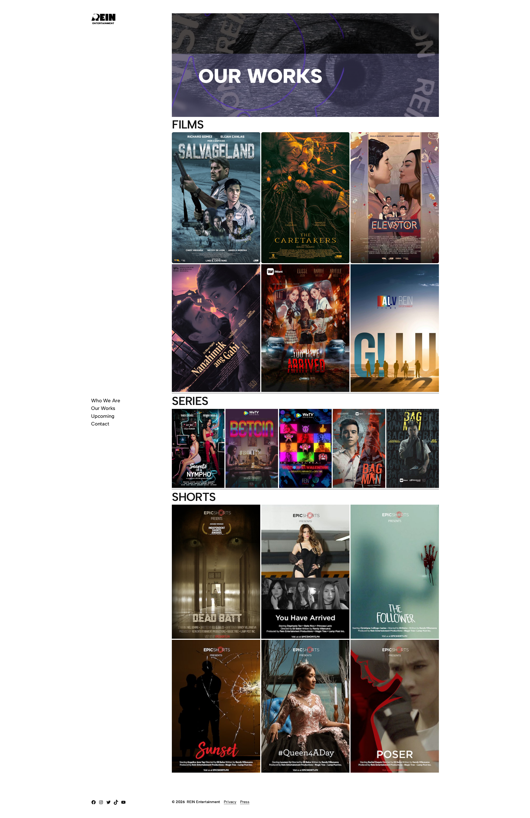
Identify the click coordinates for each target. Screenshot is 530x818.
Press (244, 802)
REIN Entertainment (203, 802)
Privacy (230, 802)
